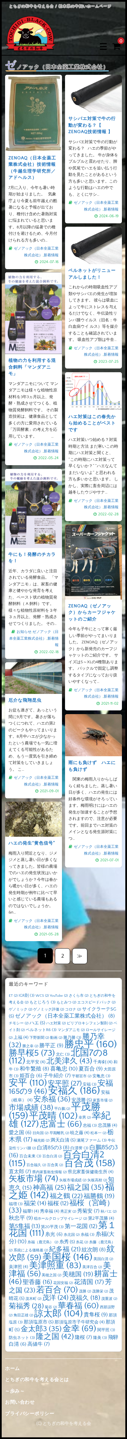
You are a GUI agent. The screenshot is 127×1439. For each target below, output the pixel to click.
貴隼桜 (96, 1315)
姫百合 (31, 1076)
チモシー (18, 1023)
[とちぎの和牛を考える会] (30, 46)
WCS (42, 996)
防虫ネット (22, 1338)
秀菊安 (88, 1211)
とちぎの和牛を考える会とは (37, 1379)
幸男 (85, 1118)
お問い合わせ (20, 1402)
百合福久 (36, 1165)
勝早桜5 (32, 1053)
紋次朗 (94, 1250)
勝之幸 (30, 1046)
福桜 (57, 1203)
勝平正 (51, 1046)
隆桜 (83, 1337)
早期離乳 (59, 1133)
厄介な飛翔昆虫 (25, 700)
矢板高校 (97, 1180)
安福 (90, 1084)
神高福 (49, 1187)
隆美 (100, 1338)
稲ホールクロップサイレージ (60, 1219)
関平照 (106, 1330)
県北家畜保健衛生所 (90, 1172)
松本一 (98, 1133)
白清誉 (79, 1148)
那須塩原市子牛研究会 (80, 1322)
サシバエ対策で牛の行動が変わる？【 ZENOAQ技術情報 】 (92, 125)
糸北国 (72, 1235)
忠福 (90, 1125)
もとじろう (42, 1002)
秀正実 (68, 1212)
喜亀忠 (64, 1069)
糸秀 (67, 1242)
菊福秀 (26, 1306)
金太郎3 (41, 1329)
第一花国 (81, 1226)
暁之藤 (79, 1132)
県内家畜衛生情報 (49, 1172)
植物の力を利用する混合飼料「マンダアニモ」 (32, 367)
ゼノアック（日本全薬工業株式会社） (65, 1016)
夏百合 (91, 1069)
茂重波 (109, 1299)
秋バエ (109, 1212)
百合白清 (52, 1156)
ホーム (12, 1368)
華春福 (78, 1305)
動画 (56, 1038)
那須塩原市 (39, 1322)
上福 (21, 1037)
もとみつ (66, 1002)
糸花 (82, 1242)
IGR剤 (27, 995)
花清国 (89, 1282)
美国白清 (103, 1259)
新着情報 (51, 255)
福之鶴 (66, 1196)
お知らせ (24, 632)
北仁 (63, 1054)
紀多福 (65, 1249)
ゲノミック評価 (48, 1010)
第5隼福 (24, 1226)
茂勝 (85, 1291)
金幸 (79, 1328)
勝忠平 (90, 1044)
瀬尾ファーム (92, 1140)
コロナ (73, 1010)
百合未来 (30, 1156)
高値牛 (38, 1344)
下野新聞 (39, 1038)
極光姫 (41, 1141)
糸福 (87, 1235)
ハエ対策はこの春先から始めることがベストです (92, 423)
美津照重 (55, 1266)
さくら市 (78, 996)
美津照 (18, 1267)
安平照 (65, 1083)
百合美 (55, 1165)
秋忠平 (21, 1218)
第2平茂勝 (101, 1218)
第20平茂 (52, 1227)
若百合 (57, 1289)
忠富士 (61, 1124)
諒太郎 (58, 1314)
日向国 (40, 1133)
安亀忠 (101, 1076)
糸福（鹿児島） (42, 1242)
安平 (28, 1083)
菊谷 (51, 1307)
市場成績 (31, 1108)
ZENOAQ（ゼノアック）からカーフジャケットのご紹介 (92, 612)
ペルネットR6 (41, 1030)
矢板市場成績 (72, 1180)
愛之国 (20, 1133)
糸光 (54, 1234)
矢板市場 (33, 1179)
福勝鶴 (99, 1196)
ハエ (37, 1023)
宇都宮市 (81, 1076)
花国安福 (63, 1283)
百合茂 (89, 1163)
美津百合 (92, 1267)
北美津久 (69, 1061)
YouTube (59, 996)
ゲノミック (20, 1010)
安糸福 (52, 1099)
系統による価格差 (31, 1250)
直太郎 (20, 1172)
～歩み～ (15, 1391)
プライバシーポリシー (29, 1413)
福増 (16, 1204)
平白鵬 (62, 1109)
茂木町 (33, 1299)
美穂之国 (51, 1275)
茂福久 (84, 1298)
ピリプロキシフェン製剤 (89, 1023)
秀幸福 (49, 1211)
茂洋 (55, 1298)
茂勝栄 (100, 1291)
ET (13, 996)
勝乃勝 (72, 1037)
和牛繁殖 (34, 1069)
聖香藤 (37, 1282)
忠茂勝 (107, 1125)
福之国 (85, 1187)
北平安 (35, 1062)
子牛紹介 (57, 1076)
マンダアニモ (71, 1030)
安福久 (74, 1090)
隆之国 (55, 1337)
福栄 (35, 1203)
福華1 (31, 1211)
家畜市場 (102, 1100)
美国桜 (67, 1257)
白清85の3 (53, 1148)
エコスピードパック (96, 1002)
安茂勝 (81, 1100)
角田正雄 (23, 1315)
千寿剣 (102, 1062)
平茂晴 (53, 1116)
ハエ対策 (56, 1023)
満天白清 (63, 1140)
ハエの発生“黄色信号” (31, 843)
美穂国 (77, 1274)
